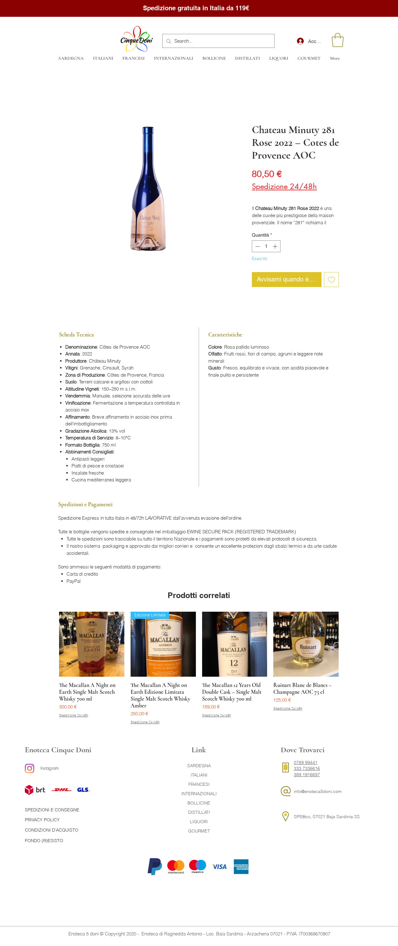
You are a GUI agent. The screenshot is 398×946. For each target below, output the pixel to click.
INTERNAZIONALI (199, 793)
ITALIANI (199, 775)
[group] (198, 668)
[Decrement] (257, 246)
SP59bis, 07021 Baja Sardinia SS (327, 816)
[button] (338, 40)
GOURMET (199, 831)
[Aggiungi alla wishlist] (331, 279)
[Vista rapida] (91, 644)
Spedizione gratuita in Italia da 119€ (197, 8)
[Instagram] (29, 768)
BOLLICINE (198, 803)
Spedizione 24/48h (284, 186)
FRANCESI (199, 784)
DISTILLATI (199, 812)
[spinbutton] (266, 246)
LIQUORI (199, 821)
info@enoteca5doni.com (318, 791)
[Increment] (275, 246)
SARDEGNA (199, 765)
